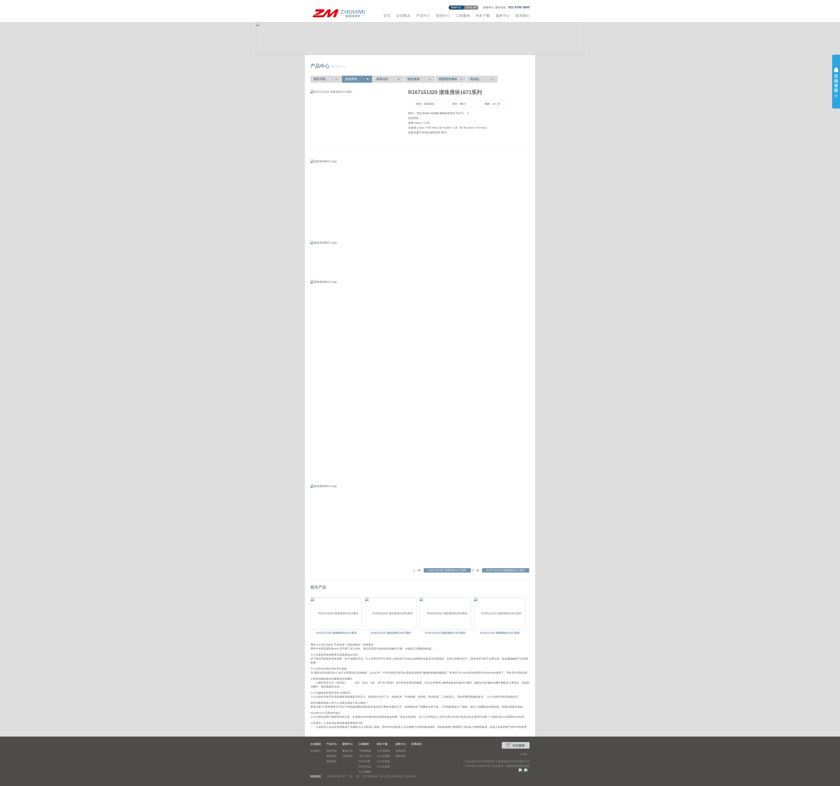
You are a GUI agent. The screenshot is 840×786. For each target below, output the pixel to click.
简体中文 (456, 7)
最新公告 (347, 750)
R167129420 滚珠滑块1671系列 (505, 570)
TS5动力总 (364, 766)
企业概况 (403, 15)
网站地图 (524, 766)
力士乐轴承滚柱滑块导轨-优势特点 (330, 692)
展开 (836, 82)
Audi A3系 (364, 761)
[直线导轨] (338, 12)
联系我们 (523, 15)
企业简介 (315, 750)
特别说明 (315, 776)
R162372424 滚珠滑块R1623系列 (336, 632)
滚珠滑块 (429, 103)
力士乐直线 (383, 761)
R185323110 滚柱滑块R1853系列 (391, 632)
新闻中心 (443, 15)
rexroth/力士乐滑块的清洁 (325, 712)
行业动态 (347, 756)
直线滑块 (351, 79)
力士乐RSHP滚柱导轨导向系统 (328, 668)
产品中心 (423, 15)
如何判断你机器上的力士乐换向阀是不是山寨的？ (339, 702)
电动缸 (474, 79)
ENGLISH (471, 7)
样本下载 (483, 15)
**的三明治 (364, 756)
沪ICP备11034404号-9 (478, 766)
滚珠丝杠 (382, 79)
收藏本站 (488, 7)
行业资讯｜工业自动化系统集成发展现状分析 (336, 723)
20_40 (496, 103)
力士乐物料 (364, 771)
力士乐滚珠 (383, 756)
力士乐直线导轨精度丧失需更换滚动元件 (334, 654)
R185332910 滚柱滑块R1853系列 (445, 632)
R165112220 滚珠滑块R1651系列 (500, 632)
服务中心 (503, 15)
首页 (386, 15)
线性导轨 (320, 79)
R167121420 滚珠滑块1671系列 (447, 570)
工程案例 (463, 15)
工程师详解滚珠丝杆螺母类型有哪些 (331, 678)
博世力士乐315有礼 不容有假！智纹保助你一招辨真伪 (341, 644)
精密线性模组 (448, 79)
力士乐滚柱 (383, 750)
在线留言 (401, 750)
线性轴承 (414, 79)
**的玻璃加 (364, 750)
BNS (463, 103)
